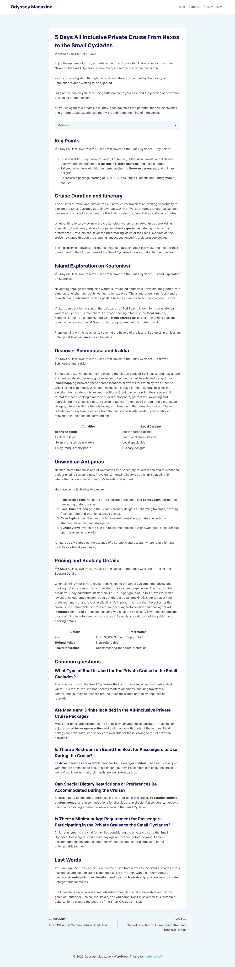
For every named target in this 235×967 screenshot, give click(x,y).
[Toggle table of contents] (175, 125)
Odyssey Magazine (68, 53)
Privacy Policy (213, 6)
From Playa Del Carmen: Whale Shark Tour (78, 922)
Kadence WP (153, 956)
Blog (182, 6)
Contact (193, 6)
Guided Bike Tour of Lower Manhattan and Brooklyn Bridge (156, 925)
